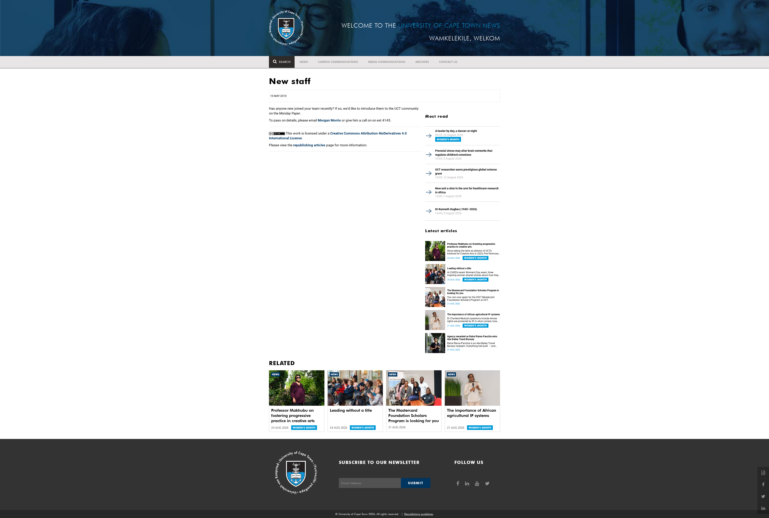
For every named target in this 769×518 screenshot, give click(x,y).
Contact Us (448, 61)
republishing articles (309, 145)
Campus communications (338, 61)
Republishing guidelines (418, 514)
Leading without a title (459, 268)
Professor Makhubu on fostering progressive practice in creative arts (471, 245)
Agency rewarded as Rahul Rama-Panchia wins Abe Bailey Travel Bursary (472, 338)
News (304, 61)
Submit (415, 483)
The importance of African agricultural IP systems (473, 314)
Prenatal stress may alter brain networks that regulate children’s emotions (463, 152)
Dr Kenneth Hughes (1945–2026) (456, 209)
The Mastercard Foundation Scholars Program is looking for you (473, 292)
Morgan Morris (329, 120)
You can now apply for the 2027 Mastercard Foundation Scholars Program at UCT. (470, 298)
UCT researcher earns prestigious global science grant (466, 171)
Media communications (386, 61)
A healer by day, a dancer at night (456, 131)
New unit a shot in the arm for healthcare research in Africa (467, 190)
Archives (422, 61)
